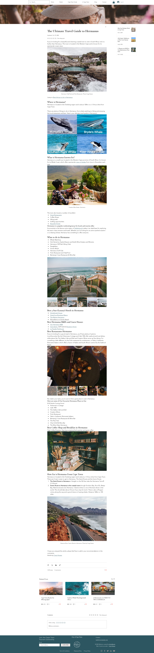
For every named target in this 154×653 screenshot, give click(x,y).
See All (113, 579)
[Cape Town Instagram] (101, 651)
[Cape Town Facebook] (104, 651)
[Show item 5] (92, 302)
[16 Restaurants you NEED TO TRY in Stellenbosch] (103, 588)
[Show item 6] (102, 302)
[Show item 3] (72, 302)
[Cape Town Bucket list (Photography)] (51, 588)
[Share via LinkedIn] (56, 565)
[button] (114, 2)
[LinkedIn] (111, 651)
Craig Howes (112, 646)
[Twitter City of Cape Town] (108, 651)
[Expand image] (77, 277)
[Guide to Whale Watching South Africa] (77, 588)
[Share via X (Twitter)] (52, 565)
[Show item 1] (52, 302)
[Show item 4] (82, 302)
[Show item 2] (62, 302)
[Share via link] (60, 565)
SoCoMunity (112, 644)
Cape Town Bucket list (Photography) (47, 598)
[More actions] (106, 27)
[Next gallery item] (105, 277)
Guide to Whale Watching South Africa (76, 598)
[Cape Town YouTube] (114, 651)
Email (40, 642)
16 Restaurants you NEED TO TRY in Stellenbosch (101, 598)
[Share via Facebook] (48, 565)
